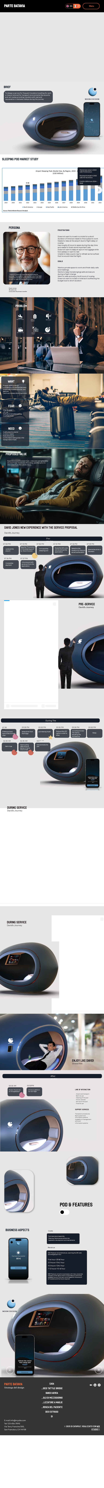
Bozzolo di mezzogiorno (52, 1398)
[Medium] (91, 1385)
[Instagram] (99, 1385)
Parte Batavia (14, 6)
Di (52, 1416)
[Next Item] (98, 190)
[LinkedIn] (95, 1385)
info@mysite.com (18, 1420)
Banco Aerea (52, 1393)
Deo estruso (51, 1412)
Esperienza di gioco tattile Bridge (52, 1388)
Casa (51, 1384)
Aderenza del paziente (52, 1407)
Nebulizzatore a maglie (52, 1402)
